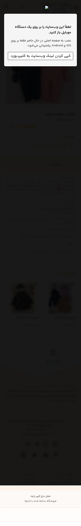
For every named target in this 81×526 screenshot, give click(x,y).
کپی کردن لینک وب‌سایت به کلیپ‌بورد (41, 56)
